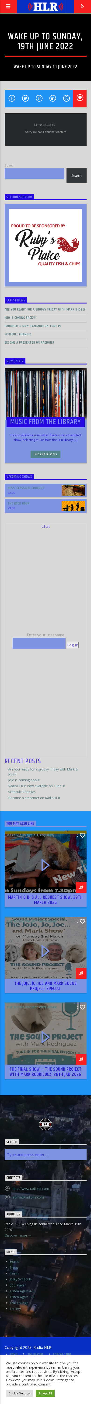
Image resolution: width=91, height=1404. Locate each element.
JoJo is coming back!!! (21, 317)
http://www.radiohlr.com (31, 1188)
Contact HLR (62, 1354)
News (14, 1267)
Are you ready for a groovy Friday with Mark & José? (45, 309)
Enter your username (45, 634)
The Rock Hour (19, 503)
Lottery (15, 1308)
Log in (72, 645)
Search (9, 165)
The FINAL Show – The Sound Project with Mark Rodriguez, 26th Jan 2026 (45, 1072)
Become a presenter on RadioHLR (29, 342)
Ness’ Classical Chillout (26, 488)
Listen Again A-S (22, 1291)
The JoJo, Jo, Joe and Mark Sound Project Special (45, 986)
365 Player (18, 1285)
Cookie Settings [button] (20, 1393)
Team (14, 1273)
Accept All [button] (45, 1393)
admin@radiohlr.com (28, 1197)
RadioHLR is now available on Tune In (33, 326)
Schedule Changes (18, 334)
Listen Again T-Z (22, 1297)
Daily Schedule (21, 1279)
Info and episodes (45, 454)
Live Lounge (19, 1303)
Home (14, 1261)
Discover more (16, 1235)
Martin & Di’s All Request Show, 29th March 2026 (45, 900)
